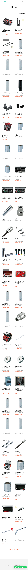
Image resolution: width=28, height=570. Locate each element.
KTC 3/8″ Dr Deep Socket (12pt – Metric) (19, 411)
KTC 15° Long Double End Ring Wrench (18, 345)
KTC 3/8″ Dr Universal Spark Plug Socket (19, 539)
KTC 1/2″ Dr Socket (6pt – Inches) (19, 157)
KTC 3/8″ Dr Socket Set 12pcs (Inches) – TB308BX (19, 495)
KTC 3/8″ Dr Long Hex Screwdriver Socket (19, 452)
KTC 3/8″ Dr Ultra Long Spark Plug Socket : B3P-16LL (6, 539)
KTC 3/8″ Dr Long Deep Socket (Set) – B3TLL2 (6, 452)
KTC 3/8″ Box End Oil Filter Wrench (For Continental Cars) (6, 367)
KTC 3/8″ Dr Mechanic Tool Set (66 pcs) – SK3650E (6, 473)
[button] (20, 567)
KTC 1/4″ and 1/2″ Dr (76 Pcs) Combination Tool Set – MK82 (19, 282)
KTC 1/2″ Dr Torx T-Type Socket (6, 239)
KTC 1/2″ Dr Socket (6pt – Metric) (6, 177)
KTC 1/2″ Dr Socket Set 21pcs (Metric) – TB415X (19, 198)
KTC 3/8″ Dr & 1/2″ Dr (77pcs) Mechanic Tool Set (6, 389)
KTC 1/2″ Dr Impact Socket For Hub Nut (18, 114)
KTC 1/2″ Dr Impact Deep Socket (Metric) (19, 93)
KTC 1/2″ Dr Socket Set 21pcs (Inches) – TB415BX (6, 198)
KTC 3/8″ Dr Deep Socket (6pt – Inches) (6, 432)
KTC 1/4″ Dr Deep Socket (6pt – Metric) (6, 325)
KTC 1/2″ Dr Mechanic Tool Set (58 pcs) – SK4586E (6, 135)
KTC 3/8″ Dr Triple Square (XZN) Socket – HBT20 (19, 517)
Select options (18, 33)
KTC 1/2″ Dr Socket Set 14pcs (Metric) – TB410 (19, 177)
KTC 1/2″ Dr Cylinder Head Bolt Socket (18, 30)
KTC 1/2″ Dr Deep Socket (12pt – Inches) (19, 52)
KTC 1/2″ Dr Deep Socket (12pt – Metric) (6, 73)
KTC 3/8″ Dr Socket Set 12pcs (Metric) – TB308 (6, 517)
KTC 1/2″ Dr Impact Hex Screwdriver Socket (6, 114)
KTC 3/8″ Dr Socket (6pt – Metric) (6, 495)
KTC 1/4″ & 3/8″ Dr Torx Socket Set (6, 282)
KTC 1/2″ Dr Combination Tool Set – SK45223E (6, 30)
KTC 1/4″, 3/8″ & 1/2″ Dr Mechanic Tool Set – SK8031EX (6, 345)
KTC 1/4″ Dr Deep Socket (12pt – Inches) (6, 304)
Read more (4, 139)
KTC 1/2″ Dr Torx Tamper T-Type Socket (19, 239)
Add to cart (5, 34)
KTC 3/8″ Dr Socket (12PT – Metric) (19, 473)
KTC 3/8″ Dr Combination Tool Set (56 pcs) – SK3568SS (19, 389)
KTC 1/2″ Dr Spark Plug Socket (6, 219)
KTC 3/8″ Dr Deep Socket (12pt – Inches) (6, 411)
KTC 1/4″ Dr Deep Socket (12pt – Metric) (19, 304)
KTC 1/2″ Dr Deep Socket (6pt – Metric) (6, 93)
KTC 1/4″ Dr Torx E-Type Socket (19, 325)
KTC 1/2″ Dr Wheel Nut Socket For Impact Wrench (19, 260)
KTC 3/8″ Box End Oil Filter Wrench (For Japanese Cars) (18, 367)
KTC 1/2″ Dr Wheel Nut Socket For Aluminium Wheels (6, 260)
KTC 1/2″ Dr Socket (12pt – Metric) (6, 157)
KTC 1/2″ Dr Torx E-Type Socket (19, 219)
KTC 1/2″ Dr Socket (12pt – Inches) (19, 135)
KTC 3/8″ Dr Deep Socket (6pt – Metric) (18, 432)
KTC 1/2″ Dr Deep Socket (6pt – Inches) (18, 73)
